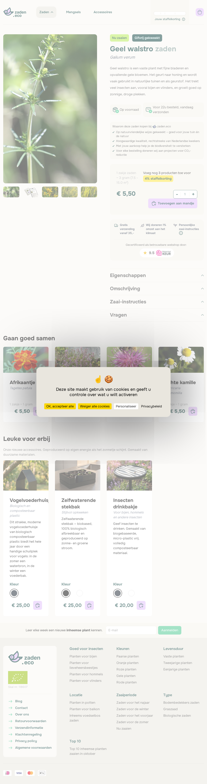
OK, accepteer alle (60, 406)
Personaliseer (126, 406)
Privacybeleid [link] (151, 406)
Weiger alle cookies (95, 406)
